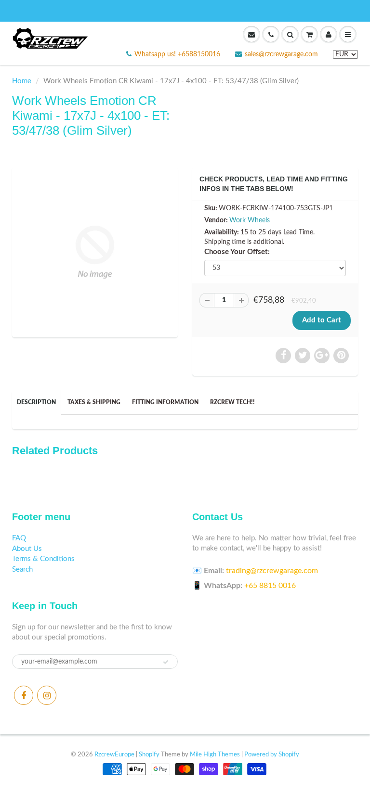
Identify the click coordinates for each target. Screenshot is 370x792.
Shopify (149, 755)
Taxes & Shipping (93, 402)
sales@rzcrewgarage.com (281, 54)
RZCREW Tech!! (232, 402)
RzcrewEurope (114, 755)
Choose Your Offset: (237, 251)
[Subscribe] (165, 662)
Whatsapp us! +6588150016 (177, 54)
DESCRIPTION (36, 402)
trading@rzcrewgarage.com (272, 571)
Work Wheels (249, 220)
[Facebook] (23, 695)
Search (22, 569)
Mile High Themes (215, 755)
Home (21, 81)
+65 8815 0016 (270, 585)
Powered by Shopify (271, 755)
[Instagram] (46, 695)
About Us (27, 548)
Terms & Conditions (43, 558)
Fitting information (165, 402)
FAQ (19, 538)
